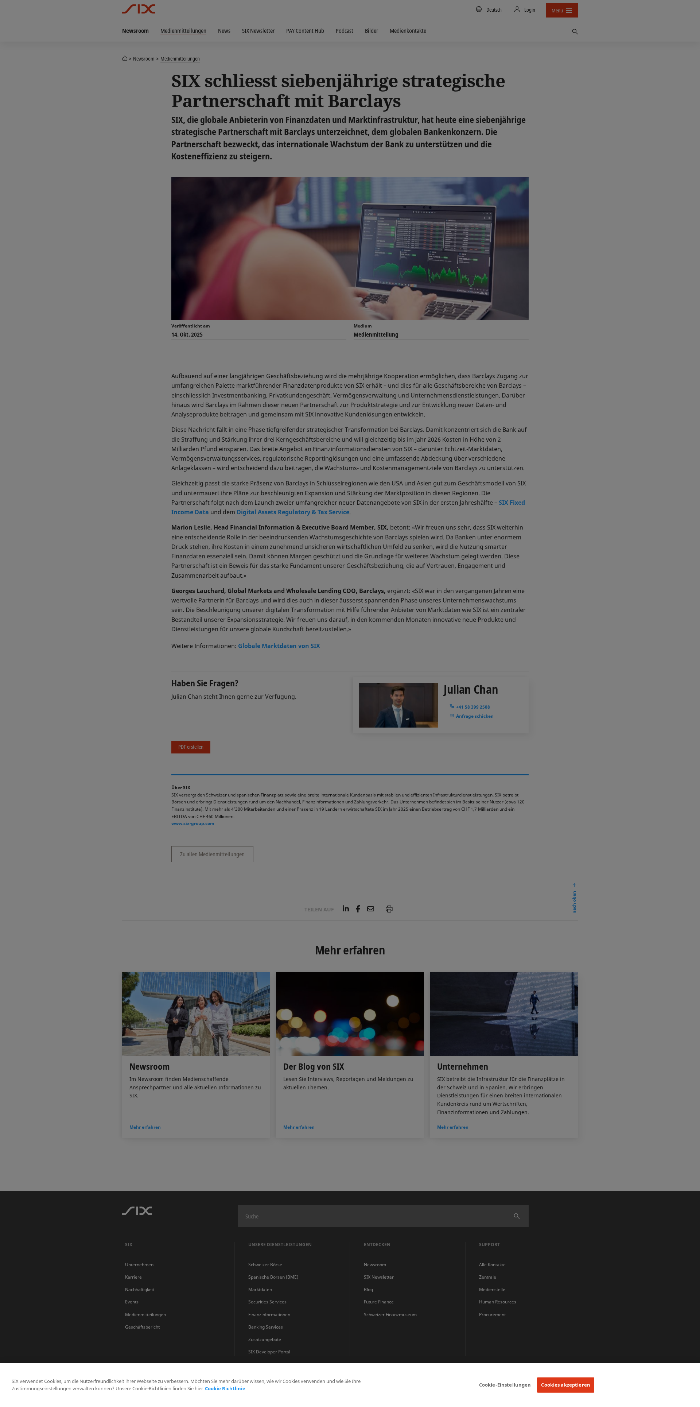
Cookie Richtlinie (225, 1388)
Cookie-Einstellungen (505, 1384)
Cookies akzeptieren (565, 1384)
